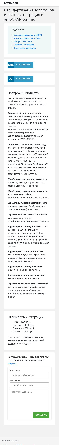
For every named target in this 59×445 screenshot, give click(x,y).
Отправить (41, 415)
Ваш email (15, 380)
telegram (12, 363)
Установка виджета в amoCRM (28, 35)
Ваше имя (15, 370)
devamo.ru (11, 3)
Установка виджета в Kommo (27, 38)
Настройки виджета (23, 41)
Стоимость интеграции (24, 45)
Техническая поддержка (25, 48)
